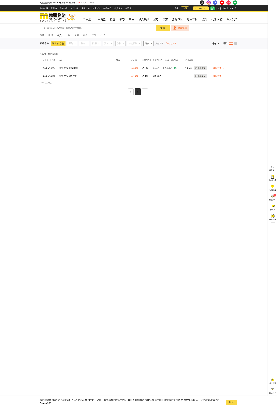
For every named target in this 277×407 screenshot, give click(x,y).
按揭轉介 (107, 8)
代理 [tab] (94, 35)
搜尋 (162, 28)
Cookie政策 (45, 403)
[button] (131, 92)
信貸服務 (118, 8)
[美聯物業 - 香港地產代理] (57, 17)
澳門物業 (75, 8)
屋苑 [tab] (76, 35)
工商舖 (54, 8)
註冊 (185, 8)
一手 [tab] (68, 35)
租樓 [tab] (50, 35)
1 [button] (137, 92)
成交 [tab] (59, 35)
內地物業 (64, 8)
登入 (177, 8)
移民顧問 (96, 8)
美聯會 (128, 8)
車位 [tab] (85, 35)
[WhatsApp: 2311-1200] (212, 8)
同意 (231, 402)
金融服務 (86, 8)
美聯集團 (44, 8)
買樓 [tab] (42, 35)
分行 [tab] (102, 35)
